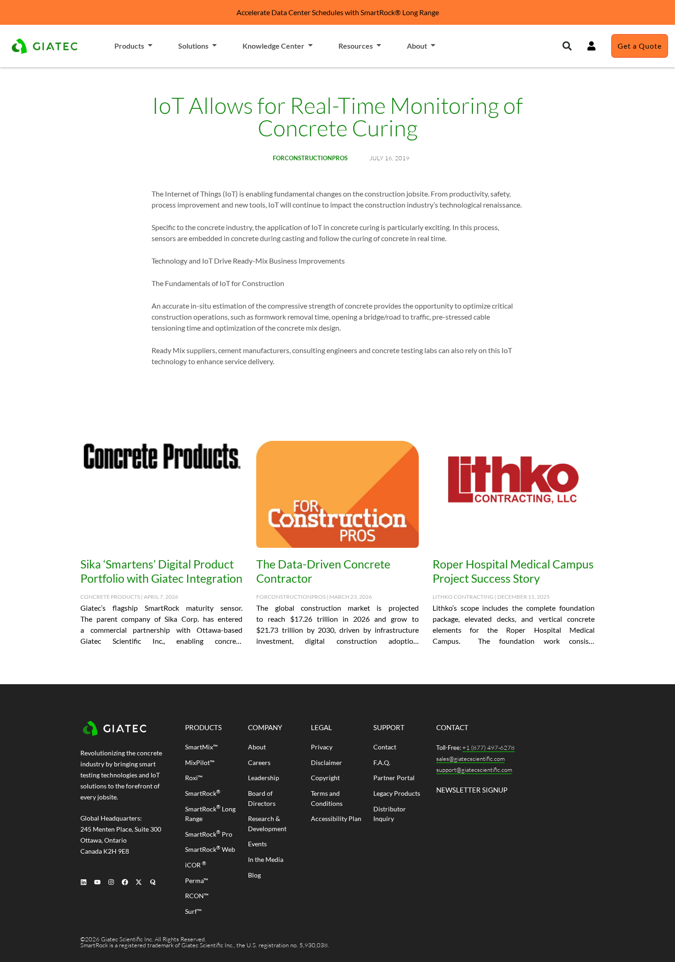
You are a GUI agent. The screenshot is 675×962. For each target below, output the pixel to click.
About (417, 45)
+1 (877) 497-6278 (488, 747)
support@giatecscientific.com (474, 769)
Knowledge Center (273, 45)
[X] (139, 882)
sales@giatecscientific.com (470, 758)
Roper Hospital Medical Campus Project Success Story (513, 571)
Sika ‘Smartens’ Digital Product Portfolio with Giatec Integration (161, 571)
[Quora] (152, 882)
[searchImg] (591, 46)
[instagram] (111, 882)
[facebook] (125, 882)
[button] (567, 46)
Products (129, 45)
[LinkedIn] (83, 882)
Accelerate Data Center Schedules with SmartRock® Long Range (337, 12)
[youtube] (97, 882)
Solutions (193, 45)
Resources (355, 45)
